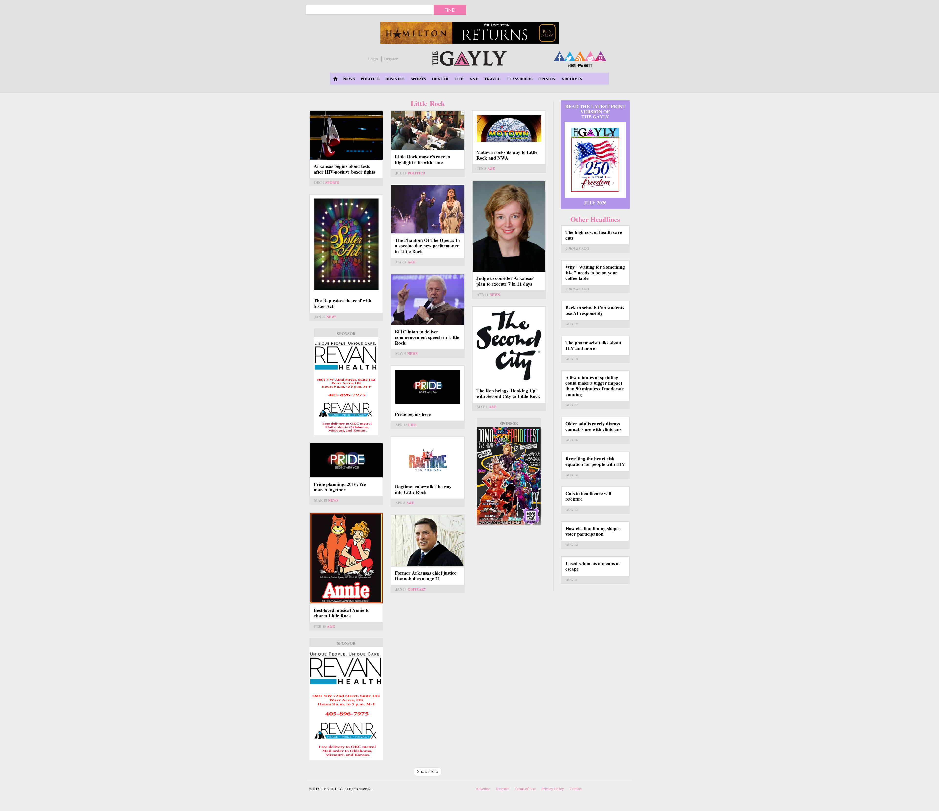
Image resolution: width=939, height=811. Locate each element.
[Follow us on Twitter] (570, 56)
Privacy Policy (552, 788)
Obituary (417, 589)
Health (440, 78)
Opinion (547, 78)
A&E (474, 78)
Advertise (483, 788)
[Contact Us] (590, 56)
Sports (418, 78)
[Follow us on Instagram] (600, 56)
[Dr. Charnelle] (509, 476)
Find (449, 9)
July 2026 (595, 202)
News (349, 78)
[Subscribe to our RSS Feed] (580, 56)
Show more (427, 771)
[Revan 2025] (346, 703)
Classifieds (519, 78)
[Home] (469, 57)
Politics (370, 78)
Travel (492, 78)
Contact (576, 788)
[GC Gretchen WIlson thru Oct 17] (469, 33)
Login (373, 58)
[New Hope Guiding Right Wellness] (346, 386)
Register (391, 58)
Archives (571, 78)
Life (459, 78)
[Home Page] (335, 78)
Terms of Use (525, 788)
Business (395, 78)
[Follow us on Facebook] (559, 56)
